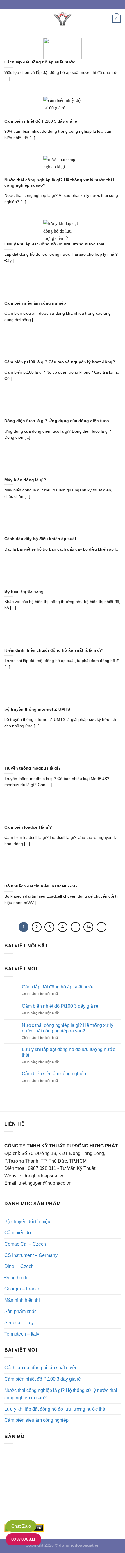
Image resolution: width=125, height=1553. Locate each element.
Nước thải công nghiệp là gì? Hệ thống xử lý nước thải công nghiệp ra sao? (67, 1028)
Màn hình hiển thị (22, 1300)
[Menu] (7, 19)
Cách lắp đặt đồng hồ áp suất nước (58, 986)
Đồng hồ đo (16, 1277)
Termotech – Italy (21, 1333)
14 (88, 926)
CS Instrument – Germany (31, 1255)
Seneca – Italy (19, 1322)
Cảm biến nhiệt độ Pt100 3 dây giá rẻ (60, 1006)
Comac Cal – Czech (25, 1243)
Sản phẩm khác (20, 1311)
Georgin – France (22, 1288)
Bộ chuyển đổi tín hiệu (27, 1221)
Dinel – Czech (19, 1266)
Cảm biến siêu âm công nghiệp (54, 1073)
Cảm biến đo (17, 1232)
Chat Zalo (21, 1526)
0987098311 (23, 1539)
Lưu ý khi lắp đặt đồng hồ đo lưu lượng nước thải (68, 1052)
